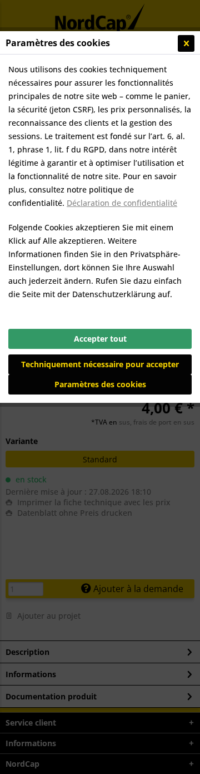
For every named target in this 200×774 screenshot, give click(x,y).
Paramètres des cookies (100, 384)
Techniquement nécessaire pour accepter (100, 364)
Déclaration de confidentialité (122, 203)
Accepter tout (100, 338)
